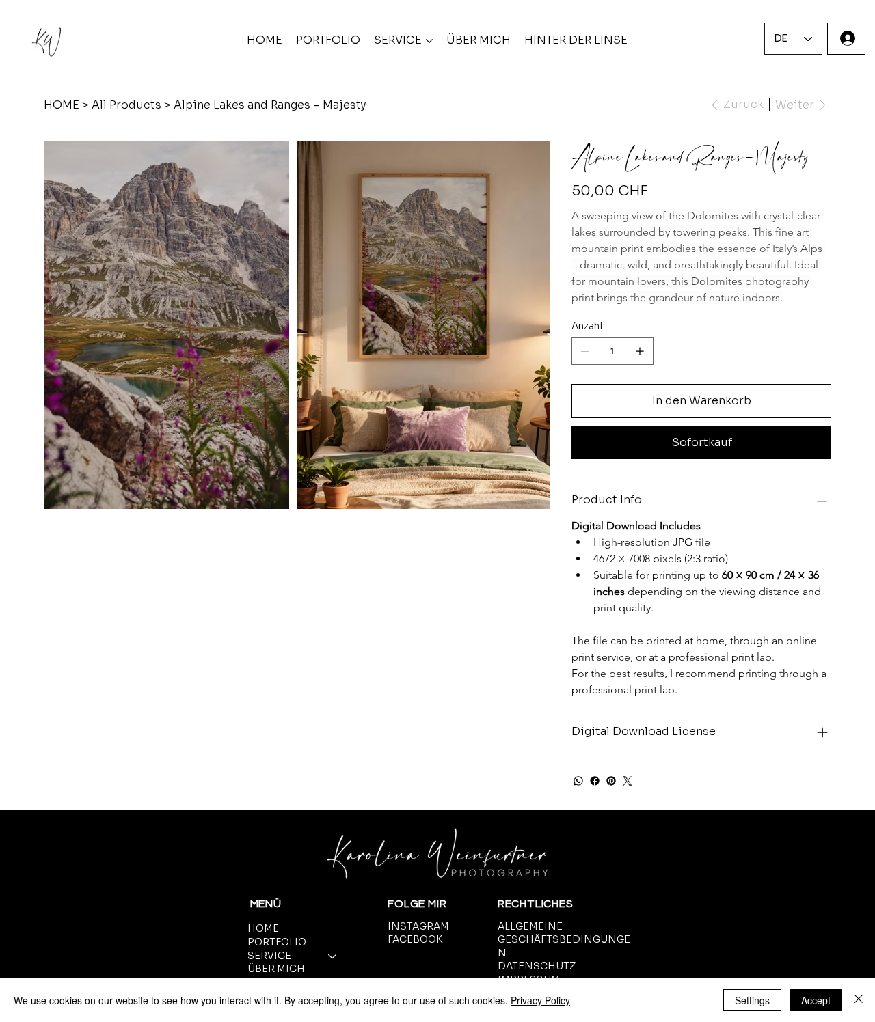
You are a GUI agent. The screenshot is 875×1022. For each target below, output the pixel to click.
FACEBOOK (415, 939)
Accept (816, 1000)
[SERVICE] (333, 956)
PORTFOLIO (276, 942)
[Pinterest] (611, 781)
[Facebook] (595, 781)
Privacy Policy (540, 1000)
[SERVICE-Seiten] (429, 41)
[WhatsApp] (578, 781)
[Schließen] (858, 1000)
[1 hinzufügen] (640, 351)
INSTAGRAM (418, 926)
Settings (752, 1000)
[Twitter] (627, 781)
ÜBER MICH (276, 969)
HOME (263, 928)
